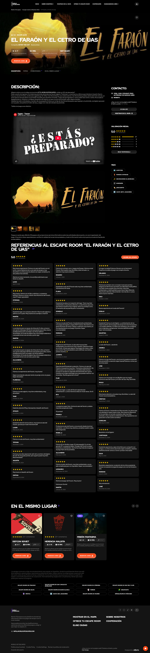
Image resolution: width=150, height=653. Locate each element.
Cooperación (96, 4)
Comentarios (36, 71)
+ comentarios (120, 132)
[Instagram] (124, 610)
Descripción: (15, 71)
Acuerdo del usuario (17, 650)
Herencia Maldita (55, 541)
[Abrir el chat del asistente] (145, 648)
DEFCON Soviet (20, 541)
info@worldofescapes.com (24, 631)
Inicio (37, 4)
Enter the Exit (24, 45)
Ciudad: (110, 4)
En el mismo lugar (52, 71)
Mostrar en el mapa (64, 4)
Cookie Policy (30, 647)
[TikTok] (128, 610)
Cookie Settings (41, 647)
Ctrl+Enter (124, 104)
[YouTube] (131, 610)
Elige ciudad (80, 625)
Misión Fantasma (86, 537)
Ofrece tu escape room (82, 4)
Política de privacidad (18, 647)
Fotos (25, 71)
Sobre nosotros (47, 4)
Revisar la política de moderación (58, 647)
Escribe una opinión (130, 257)
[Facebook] (120, 610)
